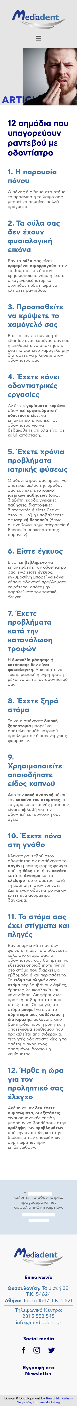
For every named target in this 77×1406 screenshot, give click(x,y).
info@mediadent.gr (38, 1322)
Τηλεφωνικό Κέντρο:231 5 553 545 (38, 1313)
